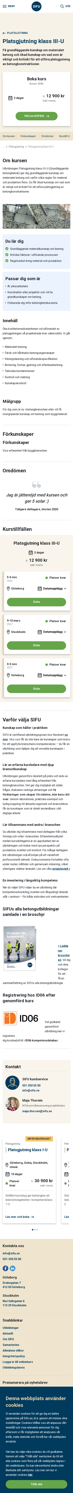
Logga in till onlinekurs (18, 1362)
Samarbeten (11, 1345)
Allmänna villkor (13, 1350)
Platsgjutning (17, 33)
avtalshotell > (61, 869)
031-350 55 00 (12, 1259)
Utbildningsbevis (14, 1367)
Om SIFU (8, 1339)
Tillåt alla (36, 1484)
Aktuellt (8, 1333)
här (30, 1475)
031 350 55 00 (31, 1085)
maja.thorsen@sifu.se (37, 1111)
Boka (36, 602)
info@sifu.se (31, 1090)
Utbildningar (11, 1328)
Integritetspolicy (14, 1356)
